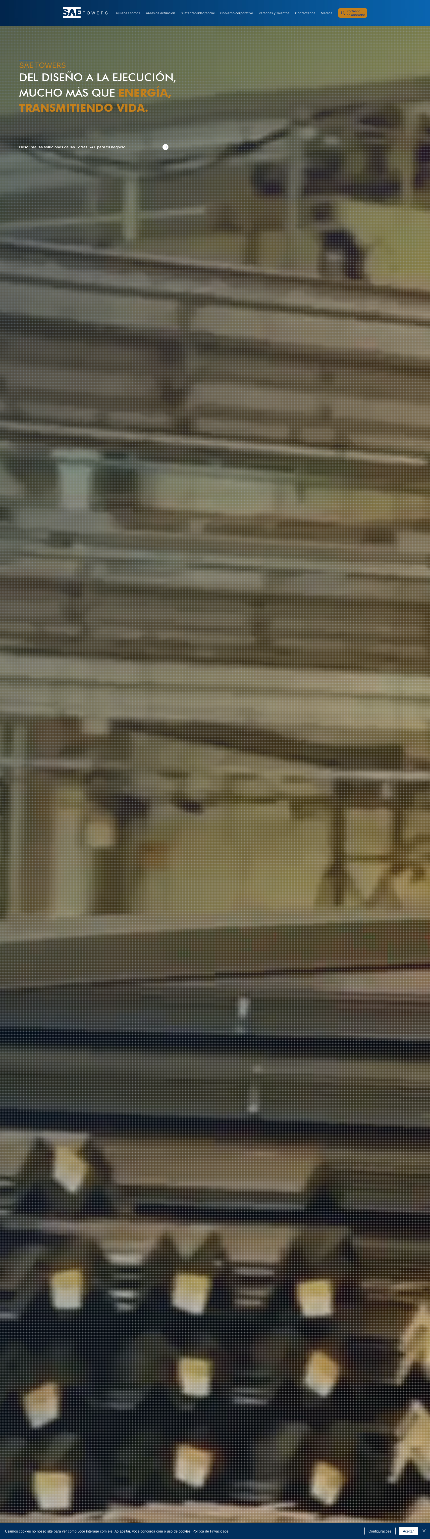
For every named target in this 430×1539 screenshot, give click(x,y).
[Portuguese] (344, 3)
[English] (353, 3)
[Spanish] (361, 3)
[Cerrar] (424, 1531)
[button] (236, 12)
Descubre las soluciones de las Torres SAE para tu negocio (72, 147)
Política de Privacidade (210, 1531)
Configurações (380, 1531)
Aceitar (408, 1531)
